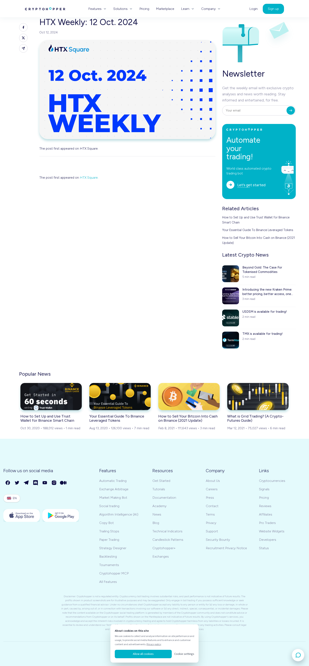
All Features (108, 582)
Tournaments (109, 565)
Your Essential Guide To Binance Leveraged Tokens (257, 230)
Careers (212, 489)
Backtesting (108, 556)
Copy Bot (106, 523)
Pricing (144, 9)
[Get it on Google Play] (60, 515)
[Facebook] (8, 483)
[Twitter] (17, 483)
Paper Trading (109, 540)
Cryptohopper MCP (114, 573)
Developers (267, 540)
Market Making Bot (113, 498)
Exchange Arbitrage (113, 489)
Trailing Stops (109, 531)
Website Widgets (271, 531)
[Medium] (63, 483)
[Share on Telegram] (23, 48)
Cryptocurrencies (272, 481)
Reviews (265, 506)
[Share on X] (23, 38)
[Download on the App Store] (21, 515)
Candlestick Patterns (167, 540)
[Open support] (298, 655)
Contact (212, 506)
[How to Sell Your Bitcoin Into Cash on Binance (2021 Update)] (189, 396)
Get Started (161, 481)
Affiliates (265, 514)
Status (264, 548)
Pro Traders (267, 523)
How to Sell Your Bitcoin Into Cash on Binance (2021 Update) (258, 240)
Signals (264, 489)
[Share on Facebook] (23, 27)
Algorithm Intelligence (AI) (118, 514)
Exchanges (160, 556)
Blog (155, 523)
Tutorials (158, 489)
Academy (159, 506)
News (156, 514)
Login (253, 9)
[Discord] (35, 483)
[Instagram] (54, 483)
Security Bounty (218, 540)
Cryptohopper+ (164, 548)
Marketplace (165, 9)
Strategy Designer (112, 548)
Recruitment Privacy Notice (226, 548)
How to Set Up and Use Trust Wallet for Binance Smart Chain (255, 219)
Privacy (211, 523)
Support (212, 531)
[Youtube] (45, 483)
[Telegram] (26, 483)
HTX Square (89, 177)
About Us (213, 481)
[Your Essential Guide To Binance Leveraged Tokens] (120, 396)
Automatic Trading (113, 481)
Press (210, 498)
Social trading (109, 506)
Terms (210, 514)
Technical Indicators (167, 531)
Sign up (273, 9)
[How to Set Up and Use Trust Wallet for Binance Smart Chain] (51, 396)
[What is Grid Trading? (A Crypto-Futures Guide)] (258, 396)
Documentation (164, 498)
